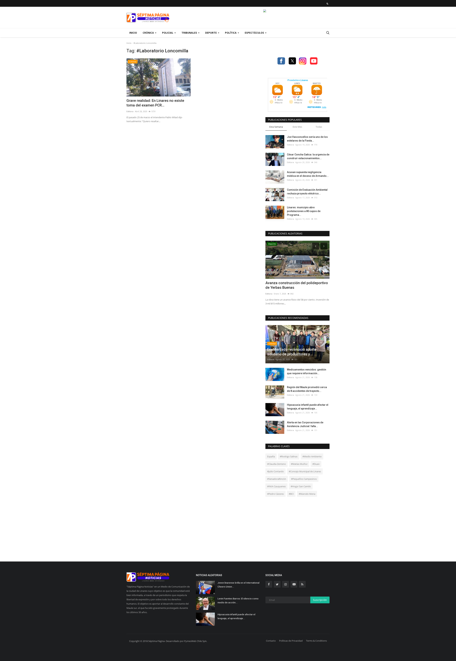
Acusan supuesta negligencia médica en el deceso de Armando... (308, 174)
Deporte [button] (211, 32)
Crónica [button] (149, 32)
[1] (328, 3)
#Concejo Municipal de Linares (305, 471)
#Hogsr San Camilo (301, 486)
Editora (129, 111)
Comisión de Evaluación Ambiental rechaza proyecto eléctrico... (307, 191)
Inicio (133, 32)
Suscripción (320, 600)
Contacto (271, 640)
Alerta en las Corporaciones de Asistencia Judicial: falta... (305, 424)
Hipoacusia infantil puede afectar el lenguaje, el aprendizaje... (307, 406)
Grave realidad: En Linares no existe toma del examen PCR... (155, 102)
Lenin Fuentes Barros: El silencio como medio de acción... (237, 600)
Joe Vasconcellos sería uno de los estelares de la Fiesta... (307, 138)
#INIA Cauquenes (276, 486)
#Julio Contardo (275, 471)
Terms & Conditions (316, 640)
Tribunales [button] (190, 32)
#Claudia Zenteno (276, 464)
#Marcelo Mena (307, 493)
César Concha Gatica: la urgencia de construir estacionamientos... (308, 156)
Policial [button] (168, 32)
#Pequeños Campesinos (304, 478)
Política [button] (231, 32)
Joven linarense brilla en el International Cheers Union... (238, 584)
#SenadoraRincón (276, 478)
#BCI (291, 493)
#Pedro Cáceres (275, 493)
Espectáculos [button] (255, 32)
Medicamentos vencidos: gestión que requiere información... (306, 371)
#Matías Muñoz (299, 464)
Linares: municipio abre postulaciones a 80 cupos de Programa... (303, 211)
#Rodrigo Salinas (288, 456)
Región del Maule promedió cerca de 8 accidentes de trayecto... (307, 389)
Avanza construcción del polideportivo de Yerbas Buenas (296, 285)
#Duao (316, 464)
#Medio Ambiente (312, 456)
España (271, 456)
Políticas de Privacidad (291, 640)
